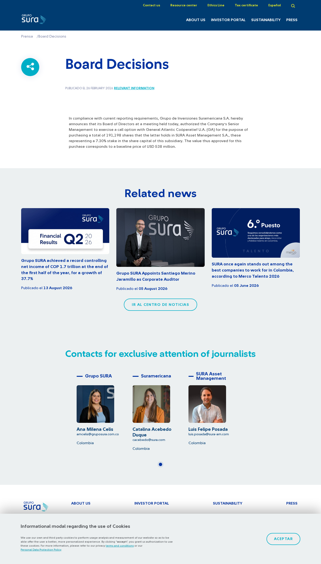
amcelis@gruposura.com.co (98, 434)
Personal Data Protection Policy (41, 549)
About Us (195, 20)
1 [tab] (162, 466)
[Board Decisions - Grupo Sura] (41, 20)
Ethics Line (215, 5)
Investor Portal (228, 20)
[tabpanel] (105, 408)
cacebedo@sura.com (149, 440)
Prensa (27, 36)
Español (274, 5)
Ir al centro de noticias (160, 305)
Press (292, 20)
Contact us (151, 5)
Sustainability (266, 20)
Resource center (183, 5)
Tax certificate (246, 5)
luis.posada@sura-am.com (208, 434)
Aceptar (283, 539)
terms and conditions (120, 545)
